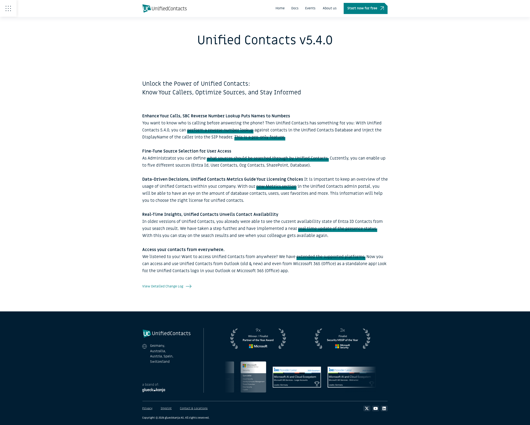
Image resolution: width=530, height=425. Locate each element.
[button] (366, 8)
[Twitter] (366, 408)
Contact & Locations (194, 408)
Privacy (147, 408)
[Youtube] (375, 408)
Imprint (166, 408)
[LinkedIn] (384, 408)
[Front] (166, 333)
